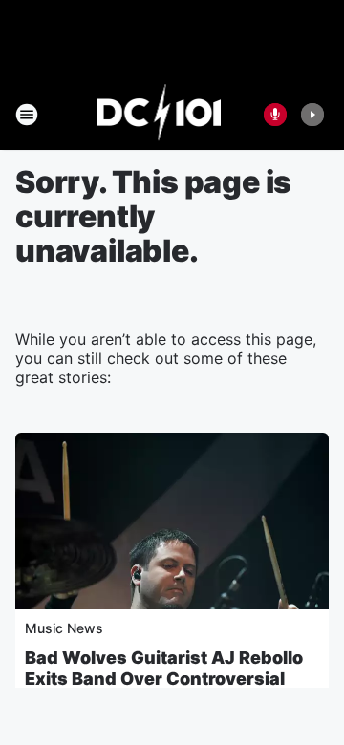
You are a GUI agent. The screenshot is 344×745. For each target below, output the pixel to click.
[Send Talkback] (275, 114)
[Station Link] (159, 114)
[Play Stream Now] (312, 114)
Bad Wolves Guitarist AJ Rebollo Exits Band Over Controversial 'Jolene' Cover (164, 679)
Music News (64, 628)
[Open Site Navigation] (26, 114)
